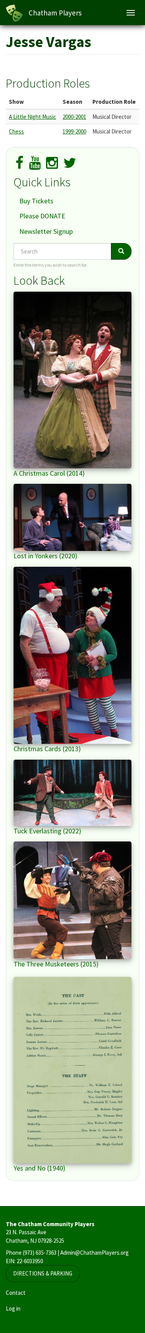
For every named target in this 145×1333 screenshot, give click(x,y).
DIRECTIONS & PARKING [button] (42, 1273)
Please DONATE (42, 215)
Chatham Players (55, 12)
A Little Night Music (32, 116)
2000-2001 (74, 116)
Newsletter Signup (46, 231)
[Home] (14, 13)
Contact (16, 1292)
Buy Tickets (36, 200)
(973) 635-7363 (39, 1252)
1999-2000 (74, 131)
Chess (16, 131)
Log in (13, 1308)
